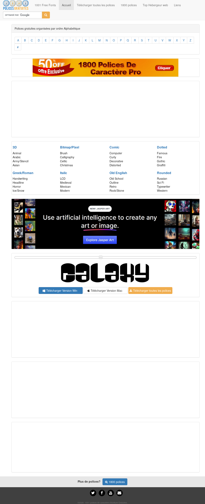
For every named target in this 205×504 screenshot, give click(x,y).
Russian (162, 178)
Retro (113, 186)
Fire (159, 157)
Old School (116, 178)
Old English (118, 172)
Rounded (164, 172)
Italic (63, 172)
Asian (16, 165)
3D (15, 147)
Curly (113, 157)
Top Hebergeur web (155, 5)
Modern (65, 190)
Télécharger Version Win (61, 291)
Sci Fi (160, 182)
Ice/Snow (18, 190)
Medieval (65, 182)
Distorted (115, 165)
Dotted (162, 147)
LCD (62, 178)
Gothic (161, 161)
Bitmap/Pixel (69, 147)
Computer (116, 153)
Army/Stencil (20, 161)
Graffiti (161, 165)
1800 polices (129, 5)
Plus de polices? (89, 481)
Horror (17, 186)
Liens (177, 5)
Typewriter (163, 186)
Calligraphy (67, 157)
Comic (114, 147)
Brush (63, 153)
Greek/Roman (23, 172)
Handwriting (20, 178)
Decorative (116, 161)
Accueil (68, 5)
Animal (17, 153)
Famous (162, 153)
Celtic (63, 161)
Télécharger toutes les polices (96, 5)
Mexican (65, 186)
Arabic (17, 157)
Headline (18, 182)
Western (162, 190)
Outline (114, 182)
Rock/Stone (117, 190)
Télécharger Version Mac (106, 291)
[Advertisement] (105, 109)
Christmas (66, 165)
